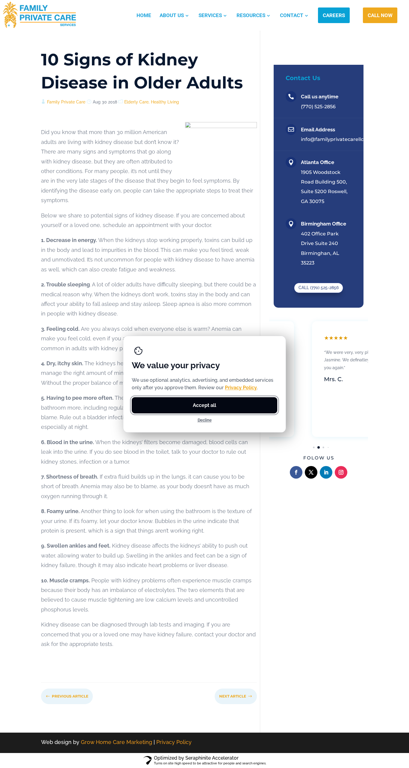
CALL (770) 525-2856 (319, 287)
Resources (251, 15)
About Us (172, 15)
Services (210, 15)
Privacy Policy (174, 742)
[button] (313, 447)
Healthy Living (165, 102)
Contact (291, 15)
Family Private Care (66, 102)
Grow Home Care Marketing (116, 742)
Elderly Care (136, 102)
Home (144, 15)
